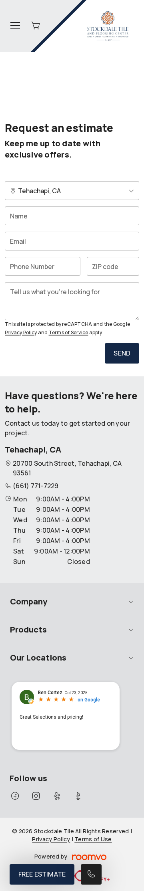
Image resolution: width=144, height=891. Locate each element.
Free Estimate (42, 874)
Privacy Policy (21, 332)
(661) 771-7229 (35, 485)
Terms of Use (93, 839)
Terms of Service (68, 332)
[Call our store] (91, 874)
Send (122, 353)
